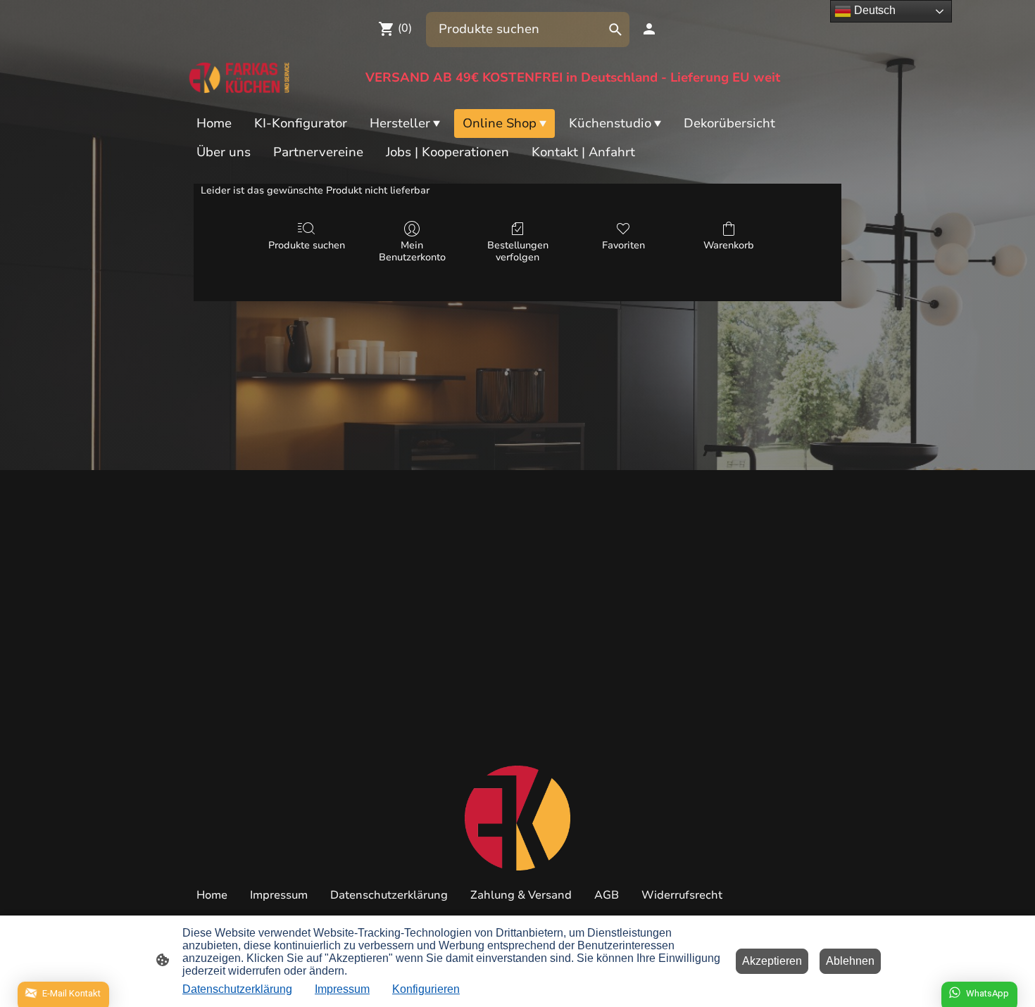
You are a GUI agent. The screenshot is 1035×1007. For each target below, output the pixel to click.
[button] (615, 29)
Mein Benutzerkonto (412, 251)
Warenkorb (728, 245)
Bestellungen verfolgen (517, 251)
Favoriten (623, 245)
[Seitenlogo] (240, 78)
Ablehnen (850, 961)
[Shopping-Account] (649, 28)
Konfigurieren (426, 989)
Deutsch (873, 10)
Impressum (342, 989)
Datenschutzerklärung (237, 989)
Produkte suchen (306, 245)
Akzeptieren (772, 961)
